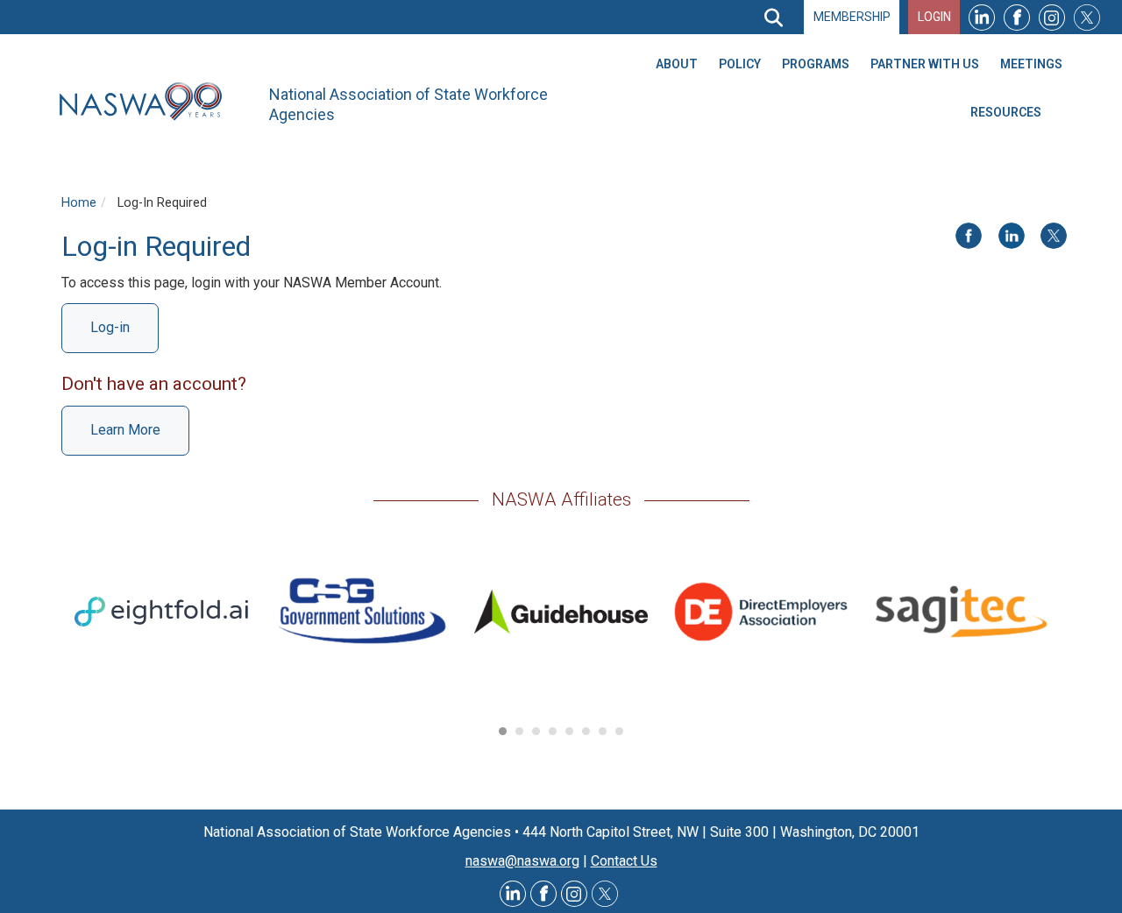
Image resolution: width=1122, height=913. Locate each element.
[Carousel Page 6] (586, 731)
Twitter (1087, 17)
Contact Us (624, 861)
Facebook (1017, 17)
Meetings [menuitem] (1031, 64)
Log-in (110, 327)
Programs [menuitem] (815, 64)
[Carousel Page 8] (619, 731)
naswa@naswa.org (522, 861)
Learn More (125, 429)
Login (934, 17)
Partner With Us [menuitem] (924, 64)
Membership (852, 17)
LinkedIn (982, 17)
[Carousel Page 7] (603, 731)
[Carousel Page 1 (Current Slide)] (503, 731)
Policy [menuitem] (740, 64)
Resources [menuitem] (1005, 112)
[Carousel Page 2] (519, 731)
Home (78, 202)
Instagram (1052, 17)
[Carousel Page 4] (553, 731)
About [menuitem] (677, 64)
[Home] (147, 102)
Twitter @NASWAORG (605, 894)
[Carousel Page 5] (569, 731)
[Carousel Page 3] (536, 731)
